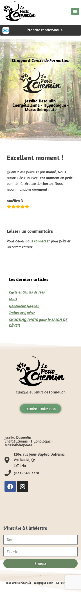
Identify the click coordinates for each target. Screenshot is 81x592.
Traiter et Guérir (22, 312)
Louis (13, 298)
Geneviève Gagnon (24, 305)
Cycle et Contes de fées (27, 292)
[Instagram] (22, 486)
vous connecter (37, 241)
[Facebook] (10, 486)
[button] (75, 11)
